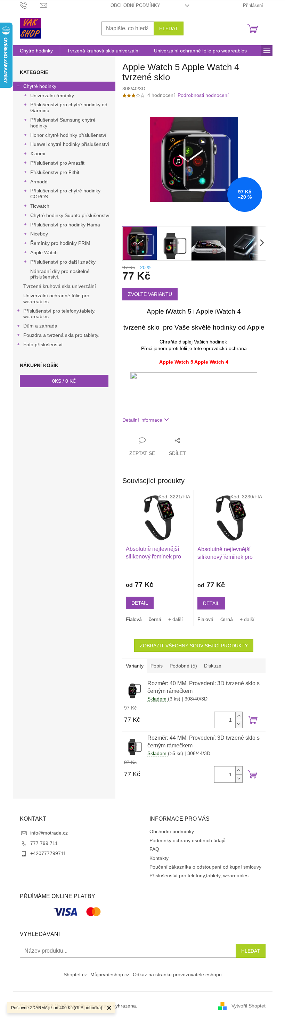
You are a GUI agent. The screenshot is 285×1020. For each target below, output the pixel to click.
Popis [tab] (156, 666)
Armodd (39, 181)
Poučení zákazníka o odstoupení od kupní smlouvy (205, 867)
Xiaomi (37, 153)
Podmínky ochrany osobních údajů (187, 840)
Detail (139, 603)
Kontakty (159, 858)
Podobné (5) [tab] (183, 666)
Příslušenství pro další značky (63, 262)
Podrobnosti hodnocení (203, 95)
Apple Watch (44, 252)
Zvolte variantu (150, 294)
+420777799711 (48, 853)
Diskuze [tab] (212, 666)
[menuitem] (36, 50)
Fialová (134, 619)
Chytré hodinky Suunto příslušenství (69, 215)
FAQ (154, 849)
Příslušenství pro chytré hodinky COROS (65, 193)
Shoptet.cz (75, 974)
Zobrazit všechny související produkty (194, 645)
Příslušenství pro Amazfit (57, 163)
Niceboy (39, 234)
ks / (64, 381)
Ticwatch (39, 206)
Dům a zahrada (40, 326)
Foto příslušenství (43, 344)
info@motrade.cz (49, 833)
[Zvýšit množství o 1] (238, 716)
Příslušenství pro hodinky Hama (65, 224)
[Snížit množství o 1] (238, 724)
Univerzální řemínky (52, 95)
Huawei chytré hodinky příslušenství (69, 144)
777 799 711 (44, 843)
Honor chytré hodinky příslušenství (68, 135)
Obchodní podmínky (135, 5)
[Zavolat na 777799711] (30, 5)
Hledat (168, 28)
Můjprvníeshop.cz (109, 974)
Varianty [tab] (135, 666)
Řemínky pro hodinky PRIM (60, 243)
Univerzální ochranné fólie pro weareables (56, 298)
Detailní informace (142, 420)
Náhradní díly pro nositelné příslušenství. (60, 274)
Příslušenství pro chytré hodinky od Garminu (68, 107)
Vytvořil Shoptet (248, 1005)
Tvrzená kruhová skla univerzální (59, 286)
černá (155, 619)
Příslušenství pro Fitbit (54, 172)
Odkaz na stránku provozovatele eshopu (177, 974)
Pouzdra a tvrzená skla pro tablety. (61, 335)
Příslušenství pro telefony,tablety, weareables (59, 314)
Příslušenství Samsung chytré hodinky (63, 122)
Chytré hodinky (39, 86)
